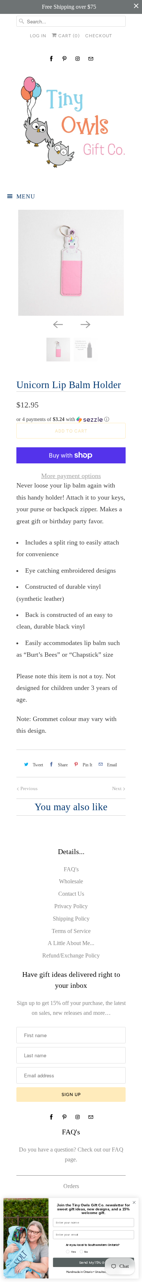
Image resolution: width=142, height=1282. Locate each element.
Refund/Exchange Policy (71, 955)
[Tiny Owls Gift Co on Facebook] (51, 58)
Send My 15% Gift (93, 1262)
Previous (28, 788)
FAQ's (71, 869)
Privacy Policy (71, 906)
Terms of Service (71, 931)
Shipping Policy (71, 918)
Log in (38, 35)
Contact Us (71, 894)
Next (117, 788)
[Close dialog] (134, 1202)
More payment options (71, 475)
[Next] (85, 324)
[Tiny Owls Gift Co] (71, 125)
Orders (71, 1186)
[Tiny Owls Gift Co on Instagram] (77, 58)
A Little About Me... (71, 943)
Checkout (98, 35)
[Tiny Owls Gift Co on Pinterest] (64, 58)
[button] (71, 419)
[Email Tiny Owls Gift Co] (90, 58)
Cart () (68, 35)
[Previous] (57, 324)
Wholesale (71, 881)
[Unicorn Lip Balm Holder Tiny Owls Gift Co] (71, 263)
